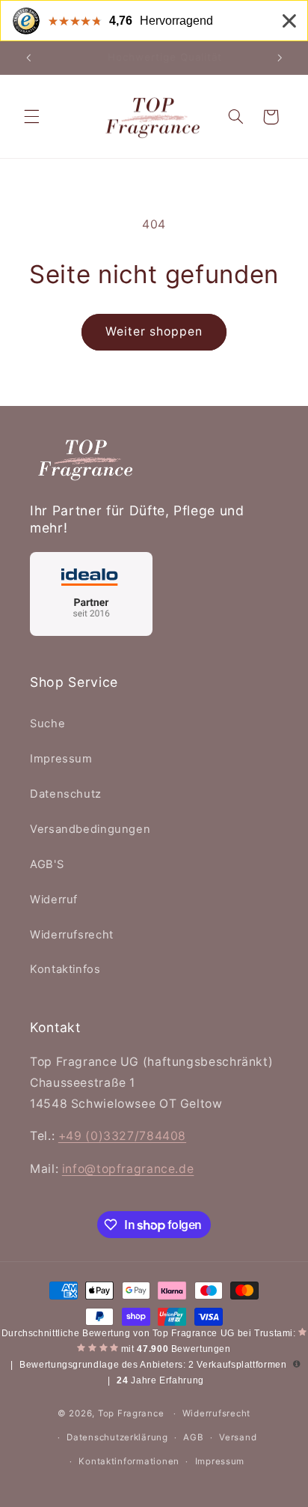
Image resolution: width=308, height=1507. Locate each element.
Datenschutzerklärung (117, 1437)
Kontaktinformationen (128, 1461)
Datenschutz (66, 794)
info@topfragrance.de (128, 1169)
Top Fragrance (131, 1413)
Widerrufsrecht (72, 935)
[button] (31, 117)
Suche (47, 723)
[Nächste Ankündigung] (279, 57)
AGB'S (47, 864)
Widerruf (54, 899)
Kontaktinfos (65, 969)
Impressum (61, 758)
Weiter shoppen (154, 331)
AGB (193, 1437)
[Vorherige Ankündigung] (28, 57)
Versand (237, 1437)
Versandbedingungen (90, 829)
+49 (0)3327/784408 (122, 1136)
